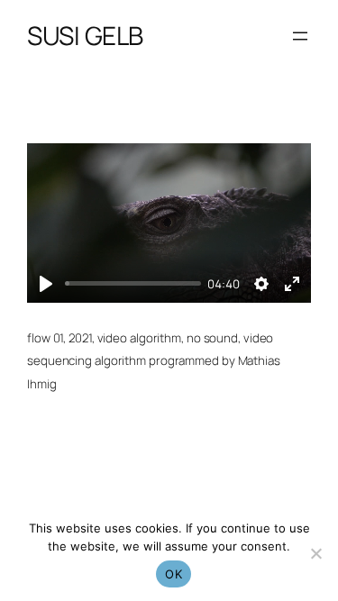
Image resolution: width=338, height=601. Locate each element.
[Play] (46, 283)
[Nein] (315, 553)
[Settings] (261, 283)
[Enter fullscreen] (292, 283)
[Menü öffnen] (300, 36)
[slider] (133, 283)
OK (173, 574)
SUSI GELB (85, 35)
